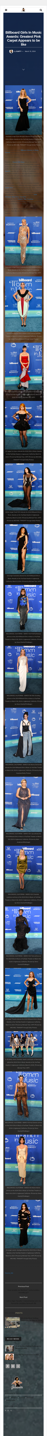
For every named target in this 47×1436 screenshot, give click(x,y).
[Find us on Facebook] (5, 1410)
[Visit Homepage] (23, 10)
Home (7, 1397)
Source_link (9, 1273)
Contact (21, 1397)
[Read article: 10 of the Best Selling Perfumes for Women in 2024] (9, 1348)
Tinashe (20, 199)
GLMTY (18, 51)
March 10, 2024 (30, 51)
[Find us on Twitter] (11, 1410)
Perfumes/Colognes (16, 1319)
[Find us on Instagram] (8, 1410)
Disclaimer (30, 1397)
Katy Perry (15, 197)
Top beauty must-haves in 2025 (27, 1355)
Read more (14, 1339)
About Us (14, 1397)
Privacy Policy (10, 1400)
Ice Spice (23, 197)
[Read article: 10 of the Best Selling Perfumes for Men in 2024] (12, 1322)
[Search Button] (41, 10)
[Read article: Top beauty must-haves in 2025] (9, 1357)
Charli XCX (9, 187)
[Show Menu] (6, 10)
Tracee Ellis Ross (18, 162)
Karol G (7, 171)
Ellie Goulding (28, 199)
